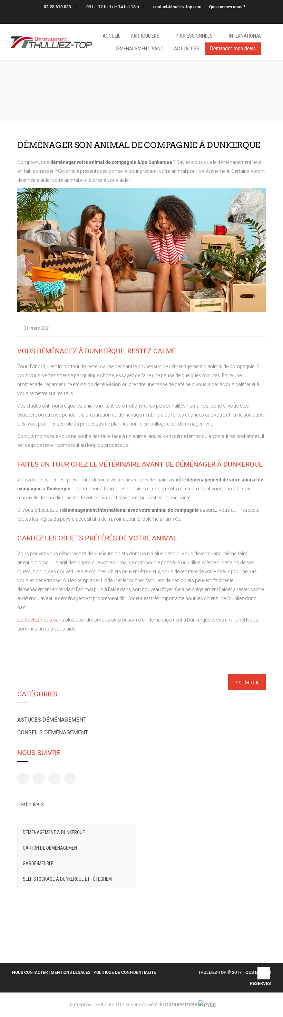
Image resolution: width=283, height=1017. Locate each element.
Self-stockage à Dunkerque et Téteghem (67, 879)
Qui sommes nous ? (227, 6)
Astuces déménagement (52, 719)
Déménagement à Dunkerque (54, 832)
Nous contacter (30, 972)
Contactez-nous (34, 620)
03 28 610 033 (57, 6)
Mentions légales (71, 972)
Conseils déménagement (52, 732)
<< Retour (247, 682)
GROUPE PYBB (181, 1004)
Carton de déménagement (51, 848)
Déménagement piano (139, 49)
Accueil (111, 36)
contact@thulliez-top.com (177, 6)
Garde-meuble (38, 863)
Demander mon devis (233, 48)
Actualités (186, 49)
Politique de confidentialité (125, 972)
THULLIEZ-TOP (212, 972)
